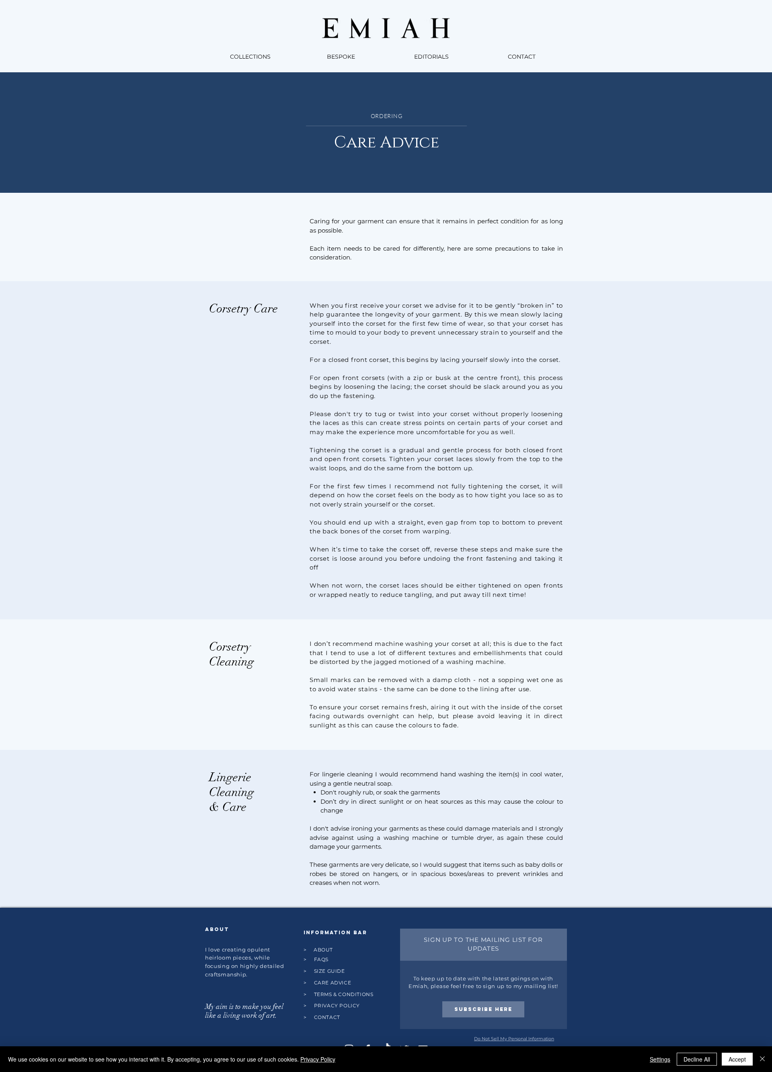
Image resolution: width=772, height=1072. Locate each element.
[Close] (762, 1059)
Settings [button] (660, 1059)
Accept (737, 1059)
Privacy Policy (317, 1059)
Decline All (697, 1059)
